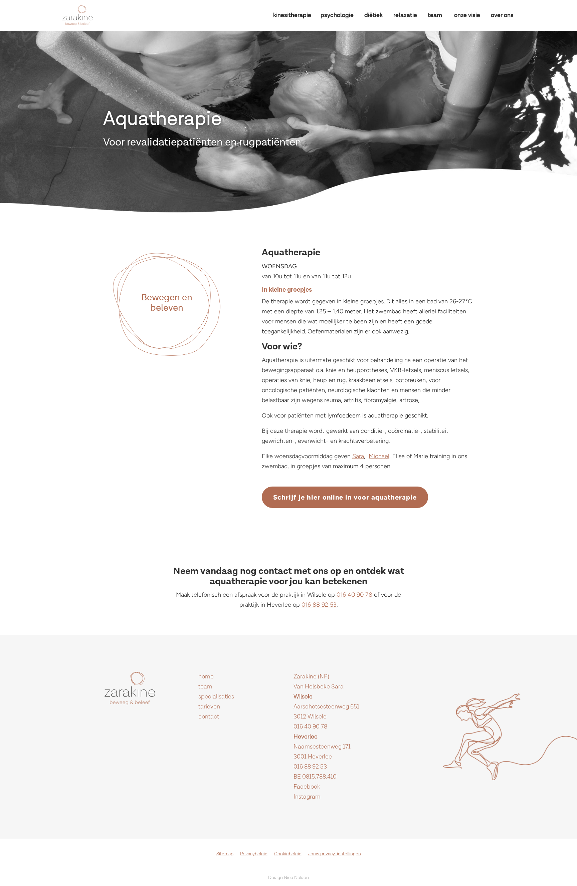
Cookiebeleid (288, 854)
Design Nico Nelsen (288, 878)
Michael (379, 456)
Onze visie (467, 15)
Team (435, 15)
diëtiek (373, 15)
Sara (358, 456)
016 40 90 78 (354, 594)
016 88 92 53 (319, 604)
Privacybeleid (253, 854)
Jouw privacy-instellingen (334, 854)
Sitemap (224, 854)
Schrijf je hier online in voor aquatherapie (345, 497)
